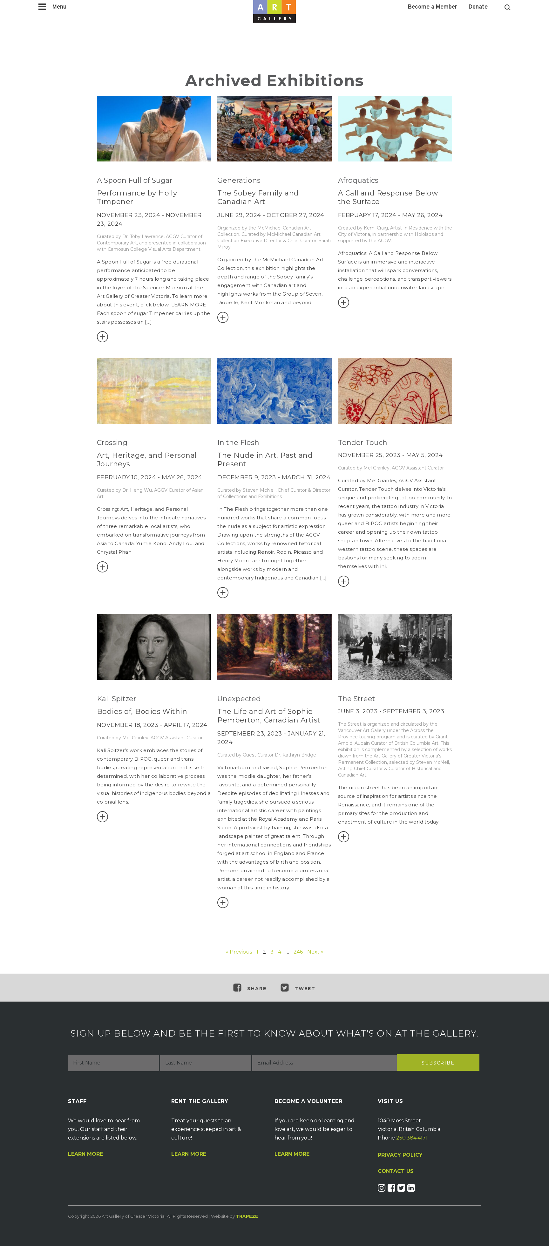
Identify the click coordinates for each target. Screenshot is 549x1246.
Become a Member (432, 7)
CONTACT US (396, 1171)
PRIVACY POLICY (400, 1155)
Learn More (85, 1154)
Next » (315, 952)
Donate (478, 7)
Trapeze (247, 1216)
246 (298, 952)
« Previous (239, 952)
